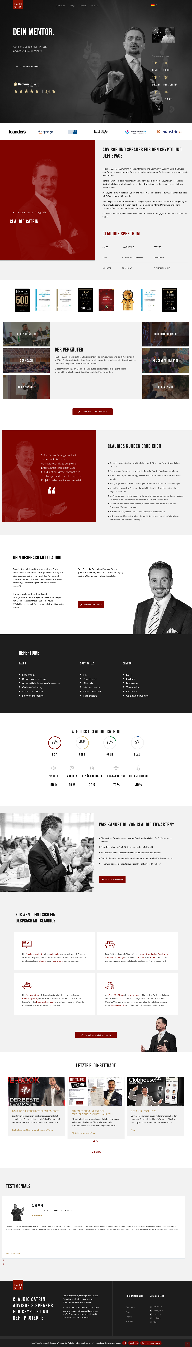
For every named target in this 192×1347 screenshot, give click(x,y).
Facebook (157, 1306)
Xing (155, 1322)
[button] (17, 300)
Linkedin (157, 1318)
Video (50, 1130)
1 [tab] (94, 1141)
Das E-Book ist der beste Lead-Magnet (35, 1111)
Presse (83, 5)
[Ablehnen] (187, 1344)
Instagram (158, 1310)
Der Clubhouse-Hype (143, 1111)
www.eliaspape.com (13, 1253)
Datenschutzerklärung (151, 1343)
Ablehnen (134, 1343)
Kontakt (94, 5)
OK (124, 1343)
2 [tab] (97, 1141)
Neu (28, 1130)
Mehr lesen (173, 1229)
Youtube (157, 1314)
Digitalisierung (18, 1130)
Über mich (60, 5)
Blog (72, 5)
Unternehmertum (39, 1130)
